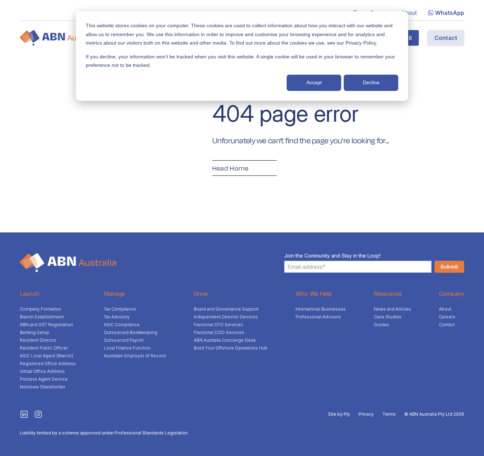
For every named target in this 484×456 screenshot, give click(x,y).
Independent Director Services (226, 316)
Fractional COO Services (219, 332)
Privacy (366, 414)
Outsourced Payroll (123, 340)
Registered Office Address (48, 363)
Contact (445, 37)
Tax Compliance (120, 309)
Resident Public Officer (44, 348)
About (409, 12)
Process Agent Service (44, 379)
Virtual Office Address (42, 371)
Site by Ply (339, 414)
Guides (381, 324)
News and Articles (392, 309)
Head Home (230, 168)
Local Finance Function (127, 348)
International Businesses (321, 309)
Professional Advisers (318, 316)
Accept (314, 82)
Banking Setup (34, 332)
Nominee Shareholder (42, 386)
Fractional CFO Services (218, 324)
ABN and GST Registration (46, 324)
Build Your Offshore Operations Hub (231, 348)
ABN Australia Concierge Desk (224, 340)
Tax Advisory (117, 316)
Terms (389, 414)
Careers (447, 316)
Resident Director (38, 340)
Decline (371, 82)
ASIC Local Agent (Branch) (46, 355)
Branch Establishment (42, 316)
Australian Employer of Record (135, 355)
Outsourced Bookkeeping (130, 332)
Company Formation (40, 309)
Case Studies (387, 316)
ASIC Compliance (122, 324)
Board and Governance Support (226, 309)
